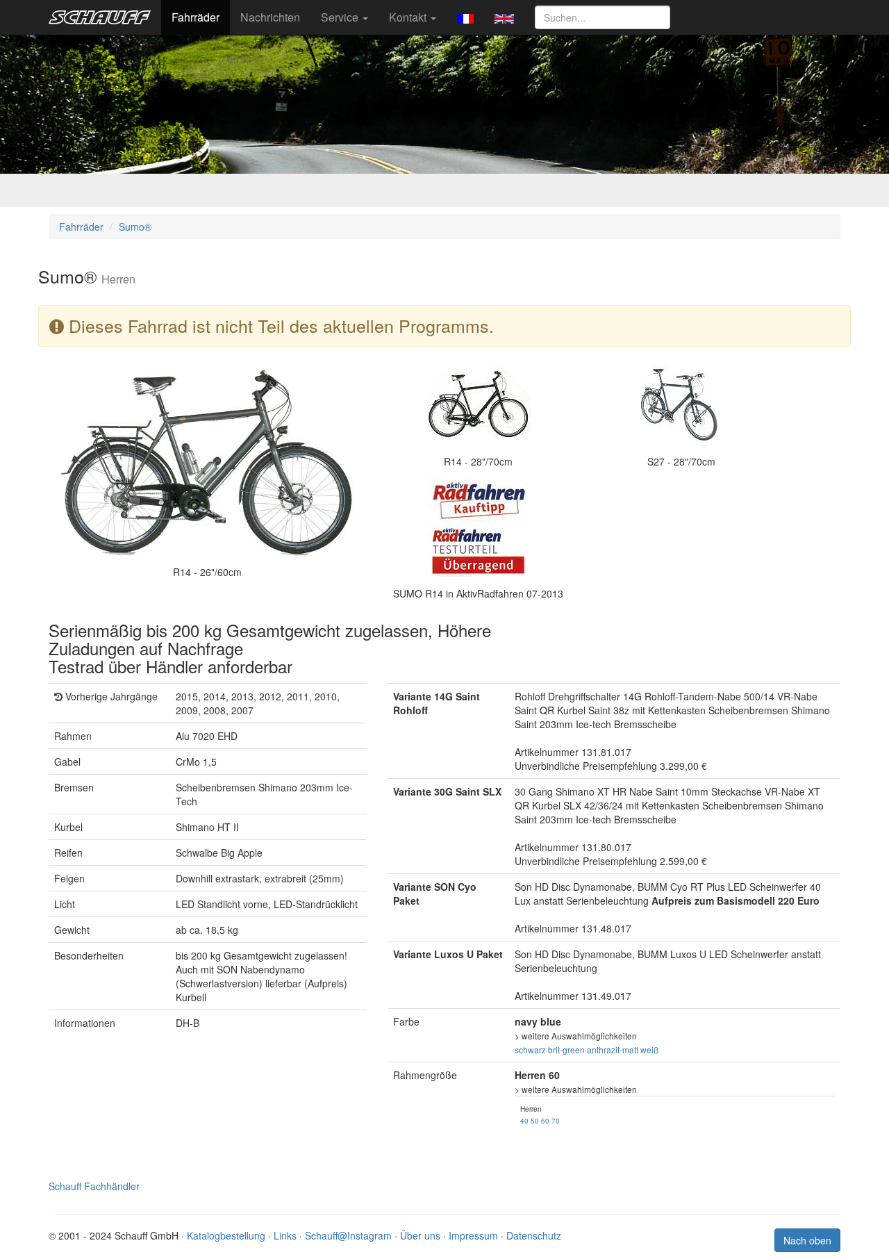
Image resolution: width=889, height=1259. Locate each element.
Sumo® (135, 226)
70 (555, 1120)
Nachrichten (270, 17)
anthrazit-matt (612, 1049)
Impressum (473, 1235)
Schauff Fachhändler (94, 1186)
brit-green (566, 1049)
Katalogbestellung (226, 1235)
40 (524, 1120)
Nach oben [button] (807, 1240)
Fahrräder (195, 17)
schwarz (530, 1049)
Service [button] (341, 17)
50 (535, 1120)
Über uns (420, 1235)
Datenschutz (533, 1235)
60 (545, 1120)
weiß (649, 1049)
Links (285, 1235)
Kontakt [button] (409, 17)
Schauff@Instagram (348, 1235)
